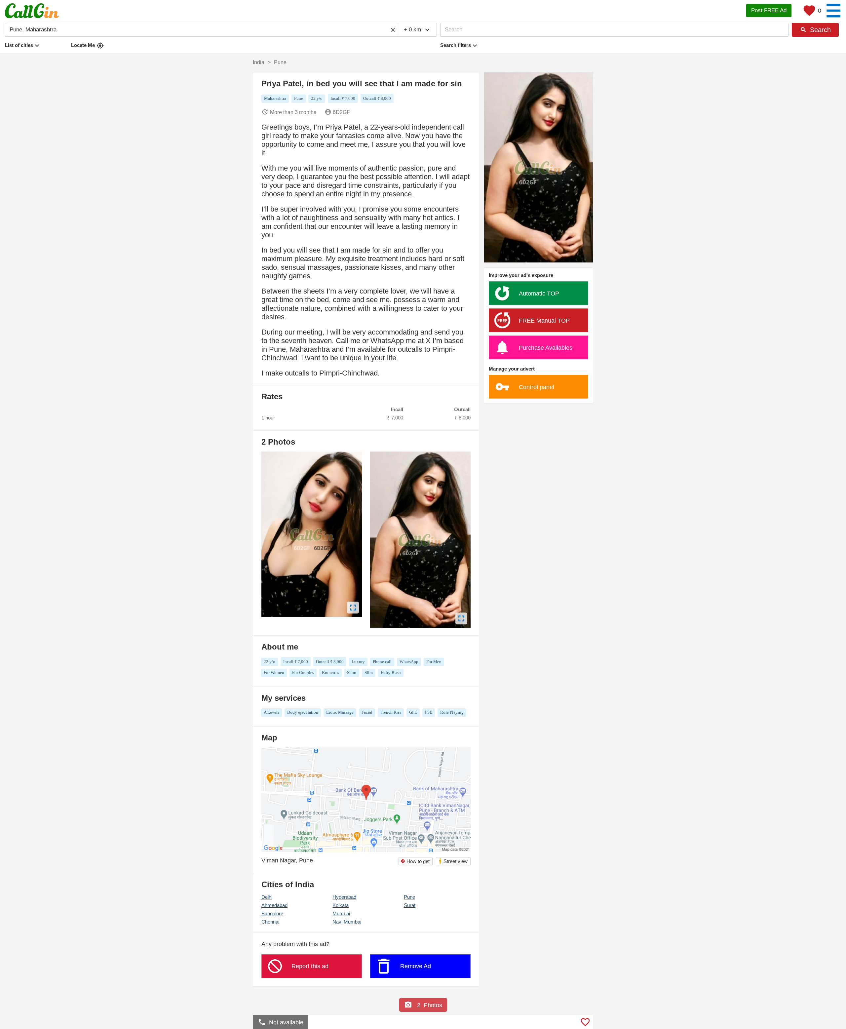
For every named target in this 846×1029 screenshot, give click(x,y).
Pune (409, 897)
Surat (409, 905)
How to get (415, 861)
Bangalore (272, 913)
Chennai (270, 922)
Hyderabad (344, 897)
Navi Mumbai (346, 922)
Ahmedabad (274, 905)
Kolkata (340, 905)
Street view (453, 861)
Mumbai (341, 913)
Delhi (266, 897)
